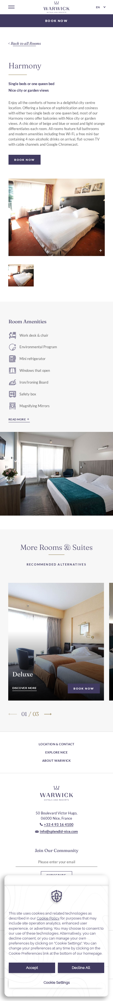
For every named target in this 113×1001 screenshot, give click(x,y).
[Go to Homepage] (56, 7)
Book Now (84, 688)
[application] (56, 936)
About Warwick (56, 760)
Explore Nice (56, 752)
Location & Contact (57, 744)
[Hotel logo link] (56, 793)
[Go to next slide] (47, 714)
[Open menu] (11, 7)
